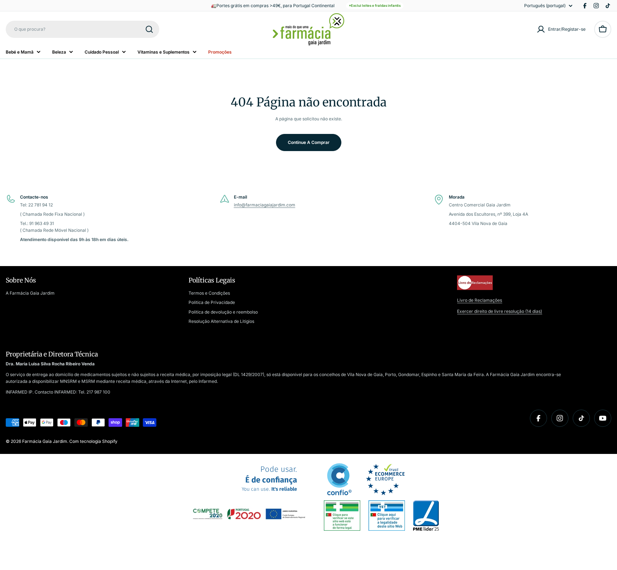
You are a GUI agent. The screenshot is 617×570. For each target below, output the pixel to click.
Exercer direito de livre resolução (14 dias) (499, 311)
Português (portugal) (545, 6)
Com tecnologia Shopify (93, 441)
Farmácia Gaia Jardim (44, 441)
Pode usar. (269, 479)
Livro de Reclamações (479, 300)
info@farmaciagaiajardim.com (264, 205)
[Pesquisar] (149, 29)
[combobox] (82, 29)
